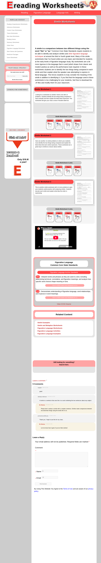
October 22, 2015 (52, 415)
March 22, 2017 (45, 387)
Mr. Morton (42, 405)
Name (38, 472)
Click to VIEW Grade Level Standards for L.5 (64, 297)
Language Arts (62, 13)
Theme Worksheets (12, 33)
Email (38, 478)
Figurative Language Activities (48, 331)
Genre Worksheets (12, 57)
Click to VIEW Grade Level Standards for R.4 (64, 285)
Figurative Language (42, 13)
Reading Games (11, 39)
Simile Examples (43, 322)
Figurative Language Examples (49, 334)
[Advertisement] (17, 115)
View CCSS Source (64, 304)
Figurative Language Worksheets (16, 48)
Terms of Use (68, 489)
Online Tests (10, 45)
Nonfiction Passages (12, 54)
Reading (24, 13)
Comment (39, 449)
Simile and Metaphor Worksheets (49, 325)
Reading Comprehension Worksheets (17, 24)
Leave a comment (39, 381)
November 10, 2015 (51, 396)
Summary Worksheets (13, 42)
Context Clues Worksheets (14, 30)
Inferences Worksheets (13, 27)
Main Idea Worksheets (13, 36)
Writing (77, 13)
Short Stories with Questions (15, 51)
